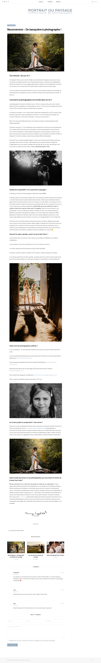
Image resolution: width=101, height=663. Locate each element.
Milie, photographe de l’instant (55, 555)
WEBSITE (36, 524)
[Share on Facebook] (4, 76)
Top (93, 660)
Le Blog (41, 1)
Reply (62, 572)
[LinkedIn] (4, 88)
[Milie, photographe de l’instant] (55, 547)
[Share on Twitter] (4, 80)
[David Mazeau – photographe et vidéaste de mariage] (16, 547)
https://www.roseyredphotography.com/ (45, 375)
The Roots (23, 497)
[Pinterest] (4, 84)
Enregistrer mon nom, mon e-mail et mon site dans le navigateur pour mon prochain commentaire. (32, 640)
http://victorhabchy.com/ (16, 371)
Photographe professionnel (16, 530)
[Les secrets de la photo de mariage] (36, 547)
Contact (58, 1)
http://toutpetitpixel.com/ (24, 358)
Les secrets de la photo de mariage (35, 556)
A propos (50, 1)
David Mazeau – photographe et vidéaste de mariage (16, 556)
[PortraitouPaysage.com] (50, 12)
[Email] (4, 92)
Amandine (16, 572)
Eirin (14, 603)
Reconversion (11, 25)
